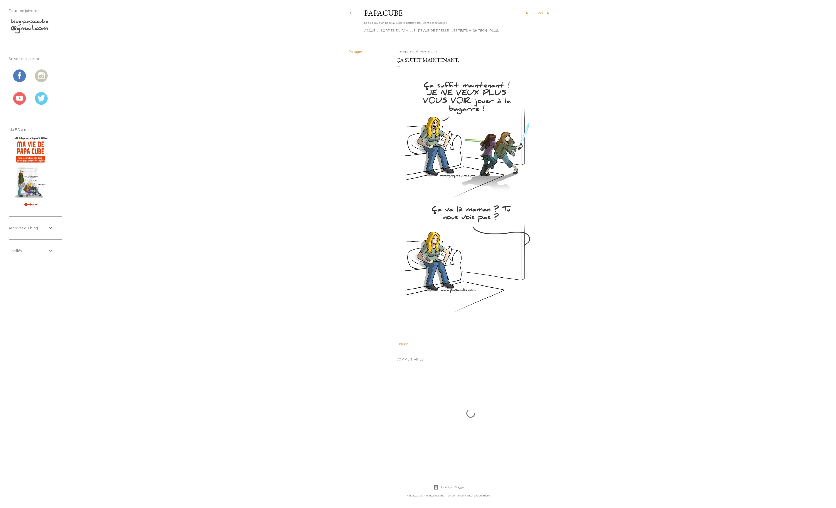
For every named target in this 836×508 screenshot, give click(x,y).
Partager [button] (355, 52)
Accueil (371, 31)
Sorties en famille (398, 31)
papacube (383, 13)
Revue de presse (433, 31)
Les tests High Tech (469, 31)
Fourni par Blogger (452, 487)
